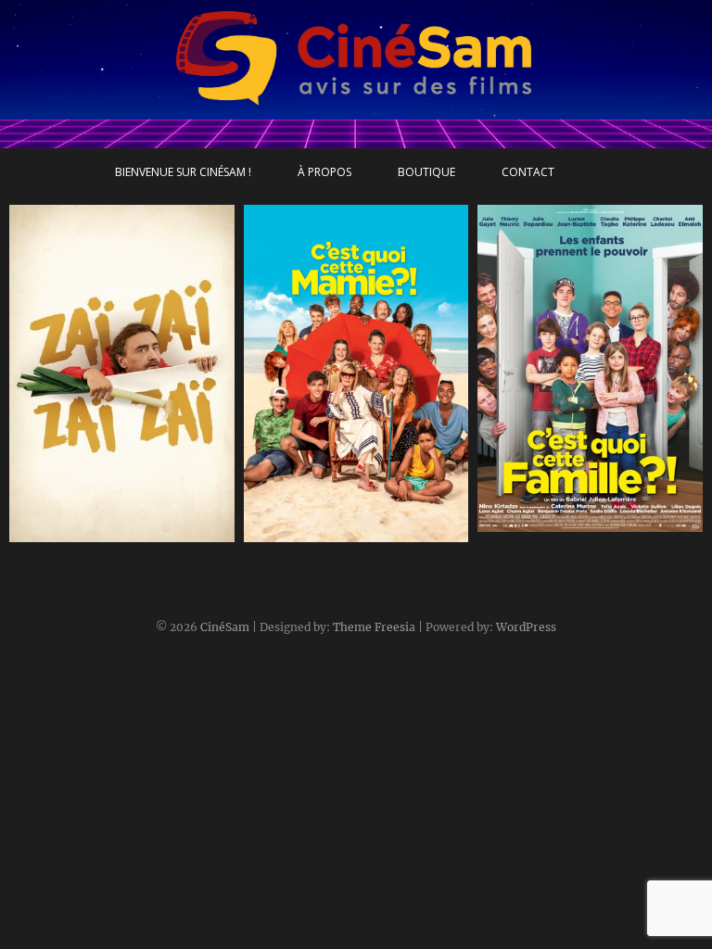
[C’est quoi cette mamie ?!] (356, 373)
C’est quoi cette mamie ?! (346, 533)
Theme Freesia (374, 627)
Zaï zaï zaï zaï (71, 533)
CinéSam (224, 627)
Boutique (426, 172)
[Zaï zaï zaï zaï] (122, 373)
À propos (324, 172)
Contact (528, 172)
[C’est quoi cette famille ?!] (590, 368)
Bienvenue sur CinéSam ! (183, 172)
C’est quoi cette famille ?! (579, 522)
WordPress (526, 627)
